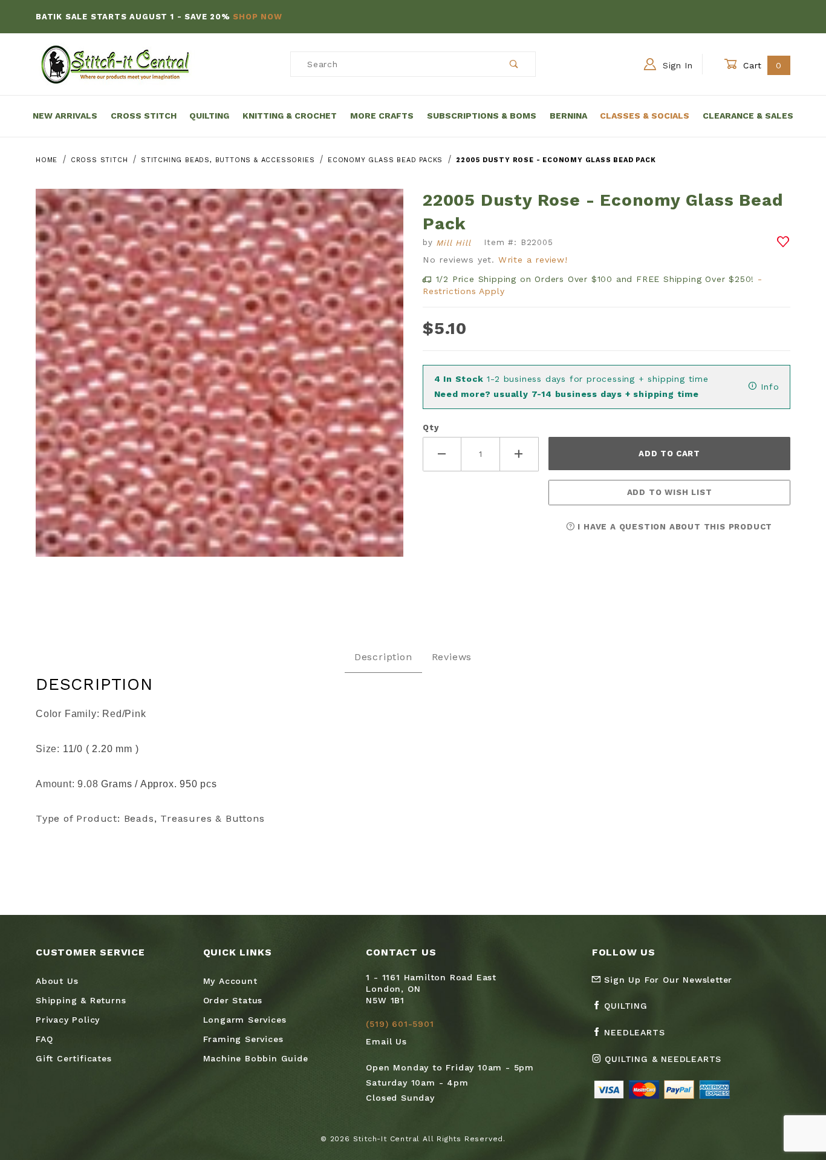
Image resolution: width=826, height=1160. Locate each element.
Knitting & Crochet (289, 115)
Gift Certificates (74, 1058)
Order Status (233, 1000)
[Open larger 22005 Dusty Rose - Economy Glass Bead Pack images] (219, 381)
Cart (761, 65)
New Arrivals (65, 115)
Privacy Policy (68, 1019)
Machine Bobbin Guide (255, 1058)
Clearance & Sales (748, 115)
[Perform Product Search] (514, 64)
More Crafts (382, 115)
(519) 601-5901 (400, 1024)
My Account (230, 981)
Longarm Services (245, 1019)
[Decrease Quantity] (442, 454)
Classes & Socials (644, 115)
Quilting (209, 115)
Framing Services (243, 1039)
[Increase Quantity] (519, 454)
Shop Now (257, 16)
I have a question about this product (674, 526)
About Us (57, 981)
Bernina (568, 115)
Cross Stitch (144, 115)
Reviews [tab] (452, 657)
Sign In (676, 65)
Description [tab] (383, 657)
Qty (430, 427)
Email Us (386, 1041)
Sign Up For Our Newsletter (667, 980)
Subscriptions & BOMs (481, 115)
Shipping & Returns (81, 1000)
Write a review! (533, 259)
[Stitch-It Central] (115, 63)
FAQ (44, 1039)
